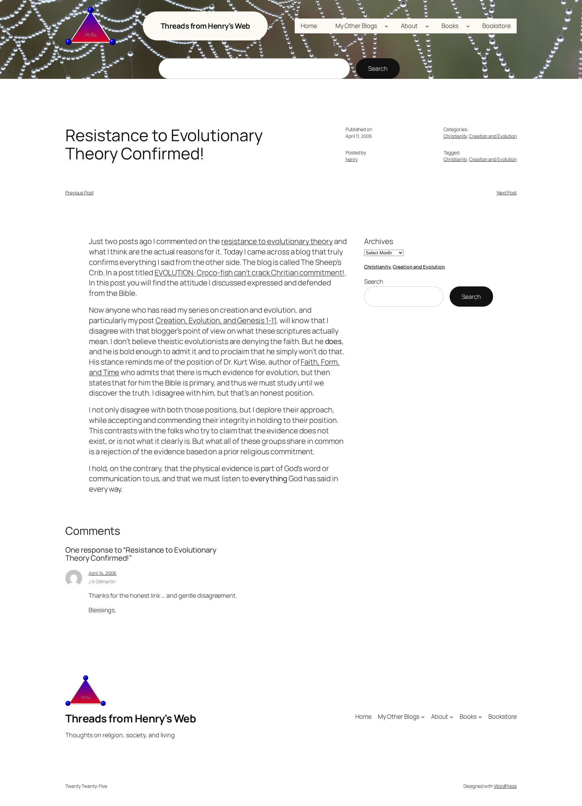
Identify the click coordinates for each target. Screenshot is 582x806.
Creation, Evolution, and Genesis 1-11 (216, 320)
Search (377, 68)
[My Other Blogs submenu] (386, 26)
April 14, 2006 (103, 573)
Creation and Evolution (493, 136)
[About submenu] (427, 26)
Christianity (455, 136)
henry (352, 159)
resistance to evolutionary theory (277, 241)
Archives (378, 241)
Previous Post (79, 192)
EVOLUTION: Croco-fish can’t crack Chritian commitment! (250, 273)
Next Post (507, 192)
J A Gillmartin (102, 581)
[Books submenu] (468, 26)
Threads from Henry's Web (205, 26)
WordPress (505, 786)
